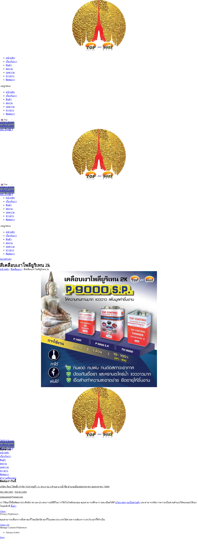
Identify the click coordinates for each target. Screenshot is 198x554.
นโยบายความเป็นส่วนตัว (127, 502)
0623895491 (6, 259)
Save (2, 537)
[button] (99, 86)
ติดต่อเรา (10, 79)
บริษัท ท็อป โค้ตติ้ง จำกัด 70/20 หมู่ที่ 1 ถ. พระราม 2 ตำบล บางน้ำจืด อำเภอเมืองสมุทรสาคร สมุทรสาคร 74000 (54, 486)
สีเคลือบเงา (16, 269)
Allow (3, 511)
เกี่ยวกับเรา (11, 61)
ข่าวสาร (10, 76)
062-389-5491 (6, 492)
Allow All (4, 525)
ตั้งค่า (13, 506)
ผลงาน (9, 69)
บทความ (10, 72)
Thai (5, 120)
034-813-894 (21, 492)
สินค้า (9, 65)
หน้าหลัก (10, 58)
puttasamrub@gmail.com (11, 497)
